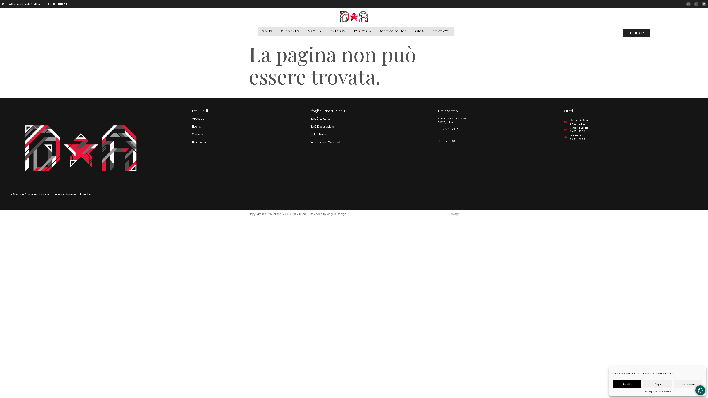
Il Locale (290, 31)
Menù (313, 31)
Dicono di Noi (393, 31)
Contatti (441, 31)
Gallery (338, 31)
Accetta (627, 384)
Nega (658, 384)
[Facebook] (688, 4)
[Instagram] (696, 4)
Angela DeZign (336, 214)
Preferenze (688, 384)
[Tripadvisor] (704, 4)
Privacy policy (650, 391)
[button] (315, 31)
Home (267, 31)
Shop (419, 31)
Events (360, 31)
